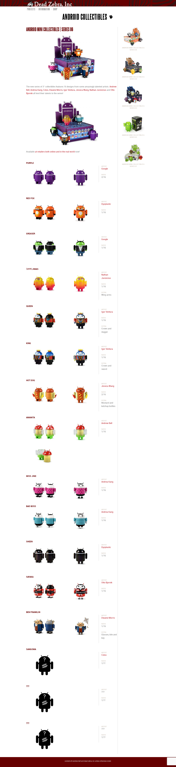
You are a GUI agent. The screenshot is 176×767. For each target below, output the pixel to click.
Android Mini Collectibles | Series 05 (133, 49)
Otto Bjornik (106, 583)
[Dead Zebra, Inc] (51, 4)
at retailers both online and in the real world (55, 152)
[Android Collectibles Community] (110, 16)
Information (44, 9)
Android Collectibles (84, 16)
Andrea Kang (36, 90)
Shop (55, 9)
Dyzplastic (106, 204)
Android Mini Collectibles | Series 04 (133, 78)
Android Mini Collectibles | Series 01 (133, 165)
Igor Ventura (69, 90)
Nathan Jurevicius (98, 90)
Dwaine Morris (56, 90)
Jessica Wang (82, 90)
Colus (45, 90)
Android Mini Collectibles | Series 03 (133, 107)
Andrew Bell (106, 423)
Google (104, 169)
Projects (31, 9)
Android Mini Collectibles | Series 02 (133, 136)
